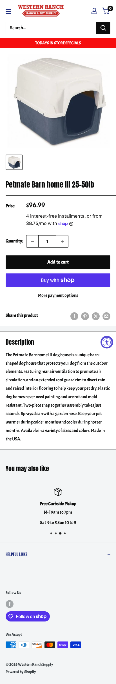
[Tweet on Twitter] (96, 315)
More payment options (58, 295)
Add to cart (58, 262)
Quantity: (14, 241)
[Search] (103, 28)
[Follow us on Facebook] (10, 604)
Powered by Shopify (21, 671)
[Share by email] (106, 315)
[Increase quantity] (62, 241)
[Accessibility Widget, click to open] (107, 342)
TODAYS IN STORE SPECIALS (58, 43)
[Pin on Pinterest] (85, 315)
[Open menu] (8, 11)
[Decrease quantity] (32, 241)
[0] (105, 11)
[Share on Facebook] (74, 315)
